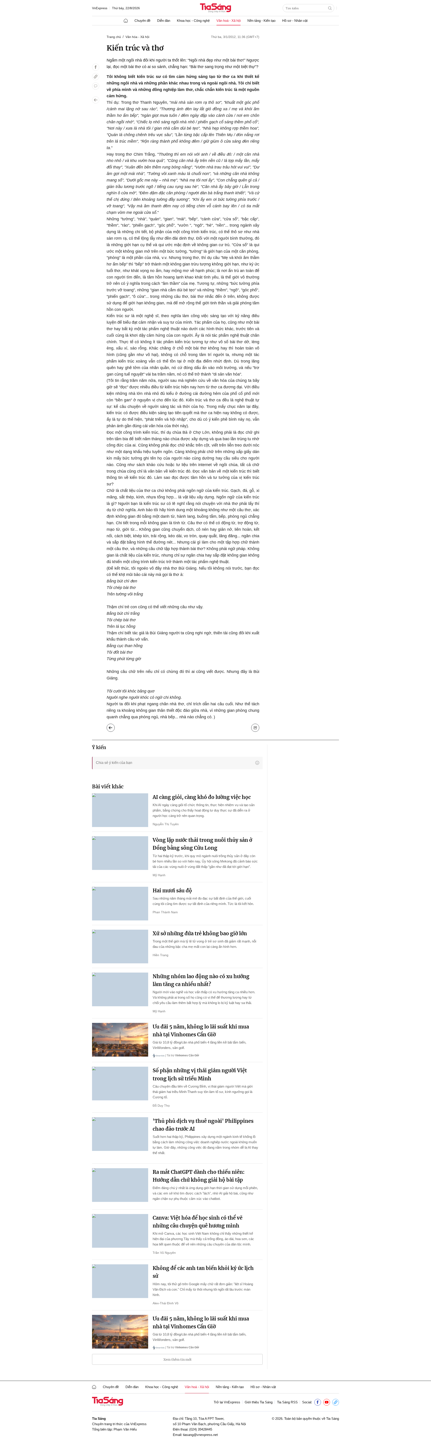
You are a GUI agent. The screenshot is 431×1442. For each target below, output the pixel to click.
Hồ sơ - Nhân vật (295, 20)
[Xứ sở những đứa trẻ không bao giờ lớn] (120, 946)
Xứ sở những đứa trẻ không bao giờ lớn (200, 933)
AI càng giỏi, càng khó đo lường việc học (202, 797)
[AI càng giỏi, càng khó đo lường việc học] (120, 810)
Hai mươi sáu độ (172, 890)
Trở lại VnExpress (227, 1402)
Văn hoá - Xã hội (228, 20)
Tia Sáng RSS (287, 1402)
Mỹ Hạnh (159, 875)
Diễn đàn (163, 20)
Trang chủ (114, 37)
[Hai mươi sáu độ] (120, 903)
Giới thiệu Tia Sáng (259, 1402)
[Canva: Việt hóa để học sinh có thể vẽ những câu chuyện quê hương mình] (120, 1231)
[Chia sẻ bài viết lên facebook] (95, 67)
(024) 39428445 (200, 1429)
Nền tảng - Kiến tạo (261, 20)
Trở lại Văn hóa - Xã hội (114, 726)
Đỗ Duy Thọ (161, 1105)
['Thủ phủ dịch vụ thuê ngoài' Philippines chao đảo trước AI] (120, 1134)
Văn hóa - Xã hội (137, 37)
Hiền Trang (160, 955)
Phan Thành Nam (165, 912)
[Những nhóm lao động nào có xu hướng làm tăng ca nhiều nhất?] (120, 989)
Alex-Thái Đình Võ (165, 1303)
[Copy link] (95, 76)
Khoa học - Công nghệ (193, 20)
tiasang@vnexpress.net (200, 1435)
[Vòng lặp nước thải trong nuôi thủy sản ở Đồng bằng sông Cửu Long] (120, 853)
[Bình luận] (95, 86)
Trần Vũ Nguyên (164, 1252)
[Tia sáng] (215, 8)
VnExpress (99, 8)
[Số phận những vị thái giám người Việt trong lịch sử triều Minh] (120, 1083)
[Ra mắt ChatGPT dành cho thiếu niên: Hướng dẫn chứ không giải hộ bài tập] (120, 1185)
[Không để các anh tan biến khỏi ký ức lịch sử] (120, 1281)
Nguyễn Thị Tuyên (166, 824)
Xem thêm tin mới (177, 1360)
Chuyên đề (142, 20)
